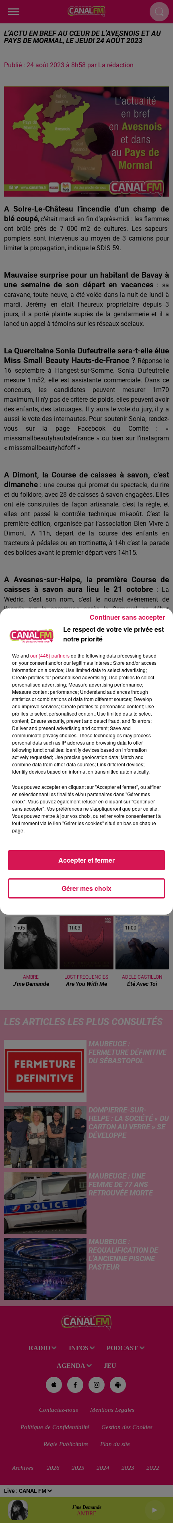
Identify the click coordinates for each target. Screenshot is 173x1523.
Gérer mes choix (86, 888)
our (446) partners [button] (50, 655)
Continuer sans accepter (127, 617)
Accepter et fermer (86, 860)
